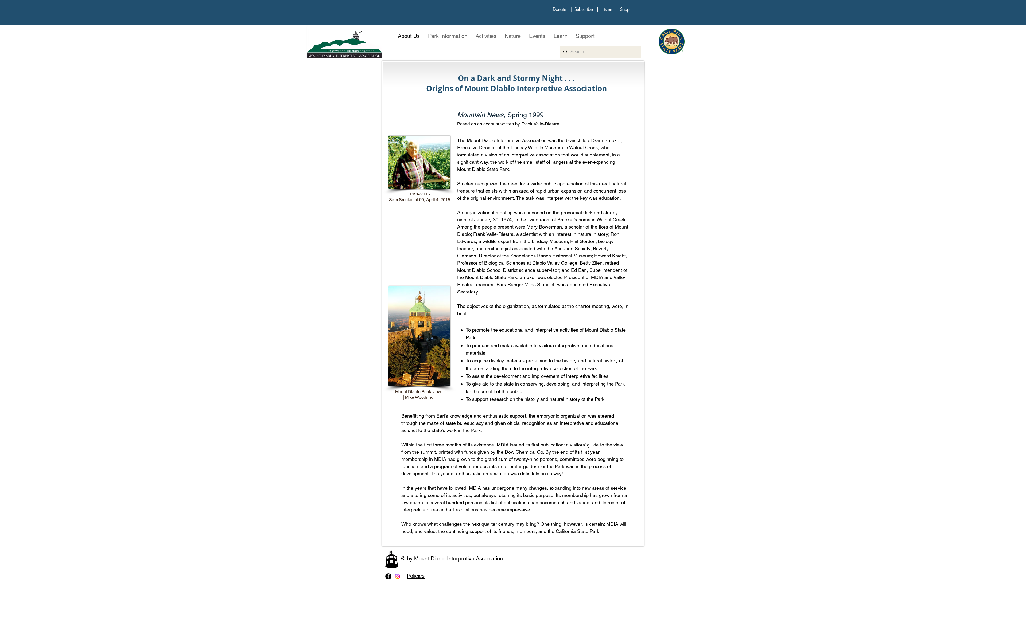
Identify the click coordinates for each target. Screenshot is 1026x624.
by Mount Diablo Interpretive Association (455, 558)
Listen (607, 9)
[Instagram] (397, 576)
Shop (625, 9)
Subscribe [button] (583, 9)
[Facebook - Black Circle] (388, 576)
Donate (559, 9)
